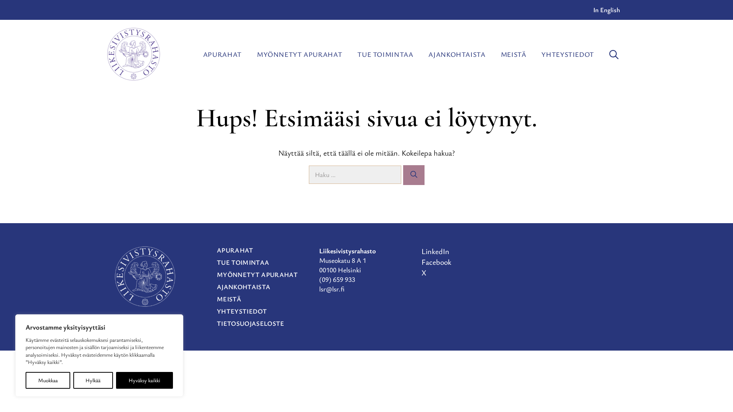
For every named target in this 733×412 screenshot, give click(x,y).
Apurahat (222, 54)
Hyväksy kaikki (144, 380)
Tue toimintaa (385, 54)
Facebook (436, 262)
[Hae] (414, 175)
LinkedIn (435, 251)
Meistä (513, 54)
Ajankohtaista (456, 54)
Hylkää (93, 380)
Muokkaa (48, 380)
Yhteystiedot (567, 54)
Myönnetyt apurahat (299, 54)
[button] (614, 54)
